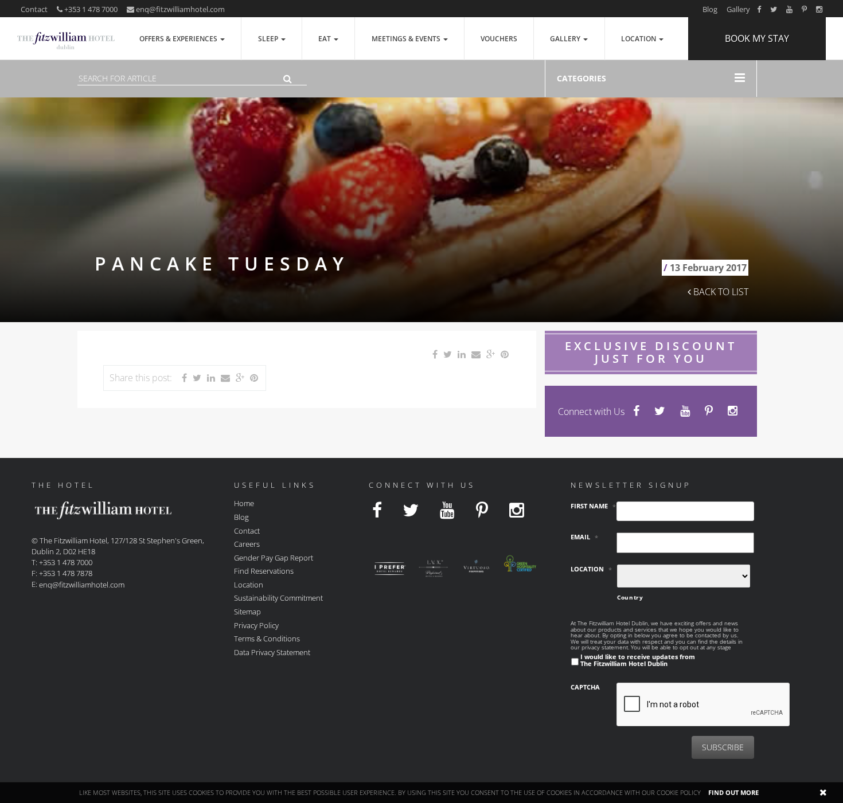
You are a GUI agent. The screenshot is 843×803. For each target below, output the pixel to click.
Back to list (719, 291)
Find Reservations (264, 571)
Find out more (733, 792)
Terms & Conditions (267, 638)
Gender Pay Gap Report (273, 557)
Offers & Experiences (179, 39)
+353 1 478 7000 (90, 9)
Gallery (738, 9)
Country (630, 597)
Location (639, 39)
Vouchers (499, 39)
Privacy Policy (256, 625)
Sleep (269, 39)
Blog (709, 9)
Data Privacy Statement (272, 652)
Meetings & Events (407, 39)
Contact (34, 9)
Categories (581, 78)
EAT (325, 39)
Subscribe (723, 747)
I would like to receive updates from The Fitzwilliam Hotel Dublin (637, 659)
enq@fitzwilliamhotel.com (180, 9)
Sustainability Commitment (278, 598)
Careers (247, 544)
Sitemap (247, 611)
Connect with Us (591, 411)
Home (244, 503)
